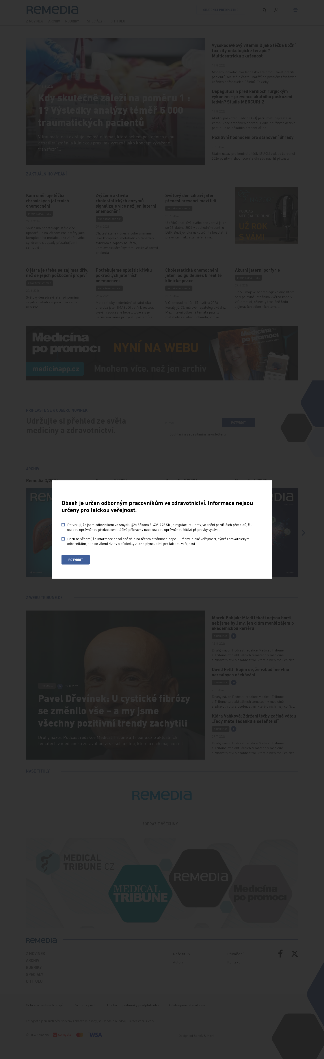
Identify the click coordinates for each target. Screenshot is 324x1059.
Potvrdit (75, 560)
